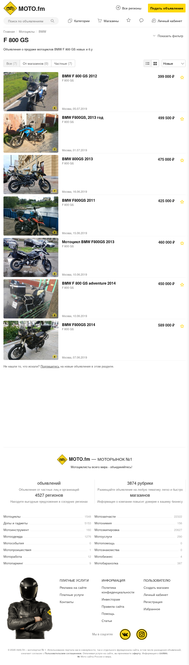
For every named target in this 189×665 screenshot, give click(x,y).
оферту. (136, 653)
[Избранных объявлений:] (129, 20)
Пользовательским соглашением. (63, 653)
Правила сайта (113, 606)
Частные (63, 63)
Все (11, 63)
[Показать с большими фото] (155, 63)
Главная (9, 31)
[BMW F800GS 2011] (30, 216)
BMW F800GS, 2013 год (82, 117)
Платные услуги (72, 594)
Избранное (152, 609)
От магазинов (35, 63)
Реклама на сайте (73, 587)
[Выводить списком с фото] (147, 63)
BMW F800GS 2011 (78, 200)
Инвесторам (111, 599)
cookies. (163, 653)
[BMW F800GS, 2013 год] (30, 133)
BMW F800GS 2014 (78, 324)
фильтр (170, 35)
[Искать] (53, 21)
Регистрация (153, 601)
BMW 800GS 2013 (77, 158)
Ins (141, 634)
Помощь (108, 613)
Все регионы (131, 8)
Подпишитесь (50, 366)
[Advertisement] (94, 408)
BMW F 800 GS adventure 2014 (89, 283)
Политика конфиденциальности (118, 589)
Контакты (67, 601)
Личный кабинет (156, 594)
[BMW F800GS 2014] (30, 340)
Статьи (107, 620)
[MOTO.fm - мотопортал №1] (10, 8)
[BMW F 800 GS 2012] (30, 91)
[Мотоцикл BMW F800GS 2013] (30, 257)
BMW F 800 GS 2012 (79, 76)
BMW (42, 31)
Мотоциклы (27, 31)
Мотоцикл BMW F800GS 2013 (88, 241)
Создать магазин (156, 587)
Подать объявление (166, 8)
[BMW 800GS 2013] (30, 174)
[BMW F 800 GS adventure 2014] (30, 298)
